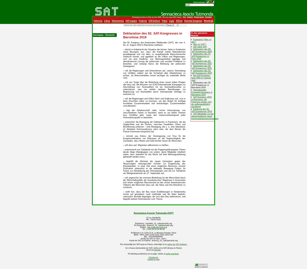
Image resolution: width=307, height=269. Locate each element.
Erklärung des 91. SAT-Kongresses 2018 (201, 110)
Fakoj (164, 21)
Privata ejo (153, 257)
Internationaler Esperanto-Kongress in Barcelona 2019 (201, 92)
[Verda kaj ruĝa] (210, 2)
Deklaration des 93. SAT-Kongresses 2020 (201, 71)
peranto (157, 250)
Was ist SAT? (199, 44)
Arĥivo (179, 21)
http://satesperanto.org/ (157, 227)
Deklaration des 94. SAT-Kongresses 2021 (201, 67)
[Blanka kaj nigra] (213, 2)
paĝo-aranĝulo (172, 254)
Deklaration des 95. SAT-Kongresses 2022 (201, 62)
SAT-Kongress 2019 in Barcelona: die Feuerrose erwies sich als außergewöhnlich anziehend (201, 102)
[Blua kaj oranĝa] (207, 2)
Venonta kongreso (193, 21)
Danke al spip (154, 259)
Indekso (190, 17)
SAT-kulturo (154, 21)
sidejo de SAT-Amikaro (177, 244)
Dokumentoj (118, 21)
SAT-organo (131, 21)
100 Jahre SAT (200, 47)
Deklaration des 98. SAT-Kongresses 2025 (201, 50)
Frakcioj (143, 21)
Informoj (98, 21)
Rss (184, 17)
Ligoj (171, 21)
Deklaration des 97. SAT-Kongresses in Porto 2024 (201, 56)
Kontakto (208, 17)
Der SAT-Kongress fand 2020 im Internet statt (201, 77)
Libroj (107, 21)
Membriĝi (208, 21)
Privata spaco (199, 17)
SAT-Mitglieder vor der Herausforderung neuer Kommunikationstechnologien (204, 116)
